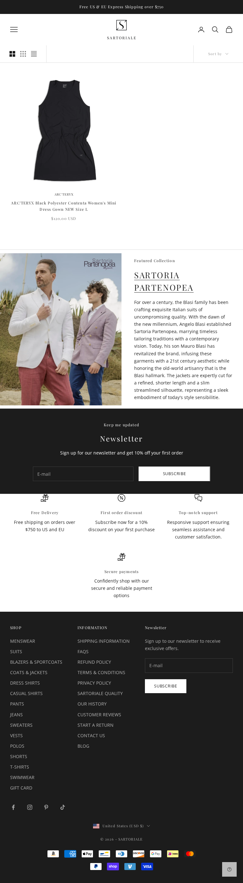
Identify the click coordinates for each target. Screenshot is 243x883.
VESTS (16, 735)
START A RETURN (96, 725)
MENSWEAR (22, 641)
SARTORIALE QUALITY (100, 693)
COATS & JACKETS (28, 672)
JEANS (16, 715)
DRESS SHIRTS (25, 683)
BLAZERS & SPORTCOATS (36, 662)
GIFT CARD (21, 788)
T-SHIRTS (19, 767)
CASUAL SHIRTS (26, 693)
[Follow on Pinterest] (46, 807)
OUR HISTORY (92, 704)
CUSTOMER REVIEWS (99, 715)
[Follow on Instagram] (30, 807)
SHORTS (18, 756)
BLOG (83, 746)
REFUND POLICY (94, 662)
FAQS (83, 651)
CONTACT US (91, 735)
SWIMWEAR (22, 777)
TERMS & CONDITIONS (101, 672)
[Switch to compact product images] (34, 53)
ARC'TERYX (63, 194)
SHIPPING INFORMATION (104, 641)
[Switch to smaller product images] (23, 53)
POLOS (17, 746)
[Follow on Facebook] (13, 807)
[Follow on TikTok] (62, 807)
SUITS (16, 651)
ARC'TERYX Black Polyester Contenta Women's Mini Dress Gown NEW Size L (63, 206)
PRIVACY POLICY (94, 683)
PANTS (17, 704)
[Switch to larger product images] (12, 53)
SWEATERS (21, 725)
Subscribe (174, 473)
